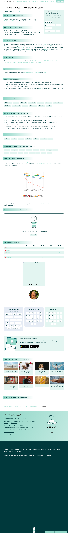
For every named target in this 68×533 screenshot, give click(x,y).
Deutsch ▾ (51, 432)
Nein (35, 234)
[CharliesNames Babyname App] (10, 1)
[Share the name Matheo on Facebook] (29, 285)
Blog (48, 1)
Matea (22, 47)
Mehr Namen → (15, 328)
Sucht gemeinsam (50, 532)
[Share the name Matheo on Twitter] (32, 285)
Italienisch (40, 102)
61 (58, 31)
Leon (16, 317)
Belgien (22, 425)
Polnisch (8, 105)
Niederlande (7, 429)
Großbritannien (20, 427)
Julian (7, 320)
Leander (39, 62)
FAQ (54, 449)
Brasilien (27, 425)
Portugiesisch (16, 105)
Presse (11, 449)
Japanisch (49, 102)
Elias (33, 61)
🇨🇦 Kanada (7, 252)
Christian (19, 62)
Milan (32, 153)
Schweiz (54, 204)
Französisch (32, 102)
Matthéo (50, 46)
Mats (28, 72)
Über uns (59, 449)
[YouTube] (53, 427)
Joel (5, 62)
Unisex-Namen (42, 1)
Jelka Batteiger (36, 301)
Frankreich (13, 427)
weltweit (61, 204)
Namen (58, 25)
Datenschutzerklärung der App (23, 449)
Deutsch (16, 102)
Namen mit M (48, 28)
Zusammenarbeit (8, 451)
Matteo (20, 19)
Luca (42, 61)
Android (20, 418)
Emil (16, 320)
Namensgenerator (9, 432)
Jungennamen (35, 1)
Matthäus (14, 21)
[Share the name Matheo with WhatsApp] (34, 285)
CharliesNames (8, 406)
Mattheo (45, 46)
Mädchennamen (26, 1)
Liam (7, 153)
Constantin (25, 62)
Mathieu (41, 88)
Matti (25, 72)
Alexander (37, 61)
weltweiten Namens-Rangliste (45, 163)
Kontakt (6, 449)
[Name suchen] (50, 1)
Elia (11, 62)
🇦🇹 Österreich (8, 248)
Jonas (11, 320)
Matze (35, 72)
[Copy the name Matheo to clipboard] (39, 285)
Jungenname (16, 11)
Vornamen (19, 1)
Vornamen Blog (8, 434)
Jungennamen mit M (50, 25)
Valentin (14, 62)
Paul (20, 325)
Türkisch (50, 105)
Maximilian (51, 61)
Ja (31, 234)
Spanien (23, 429)
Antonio (60, 61)
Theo (38, 72)
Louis (55, 61)
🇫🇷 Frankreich (8, 257)
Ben (8, 322)
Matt (31, 72)
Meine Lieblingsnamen (61, 532)
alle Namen (14, 423)
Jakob (16, 325)
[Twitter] (47, 427)
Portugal (13, 429)
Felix (20, 320)
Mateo (32, 46)
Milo (44, 153)
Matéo (61, 46)
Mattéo (55, 46)
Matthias (6, 21)
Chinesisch (8, 102)
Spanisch (42, 105)
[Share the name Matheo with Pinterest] (36, 285)
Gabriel (46, 61)
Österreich (47, 204)
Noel (8, 62)
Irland (26, 427)
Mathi (44, 72)
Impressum (18, 451)
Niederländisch (58, 102)
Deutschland (40, 204)
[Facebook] (50, 427)
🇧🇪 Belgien (7, 250)
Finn (33, 62)
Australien (16, 425)
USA (27, 429)
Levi (27, 153)
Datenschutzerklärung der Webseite (42, 449)
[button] (25, 273)
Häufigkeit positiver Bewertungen (20, 162)
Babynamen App (60, 1)
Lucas (7, 325)
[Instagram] (55, 427)
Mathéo (40, 46)
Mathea (18, 47)
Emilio (30, 62)
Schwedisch (33, 105)
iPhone (26, 418)
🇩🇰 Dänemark (8, 255)
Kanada (31, 427)
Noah (56, 150)
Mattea (29, 47)
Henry (8, 328)
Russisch (25, 105)
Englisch (24, 102)
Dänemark (7, 427)
